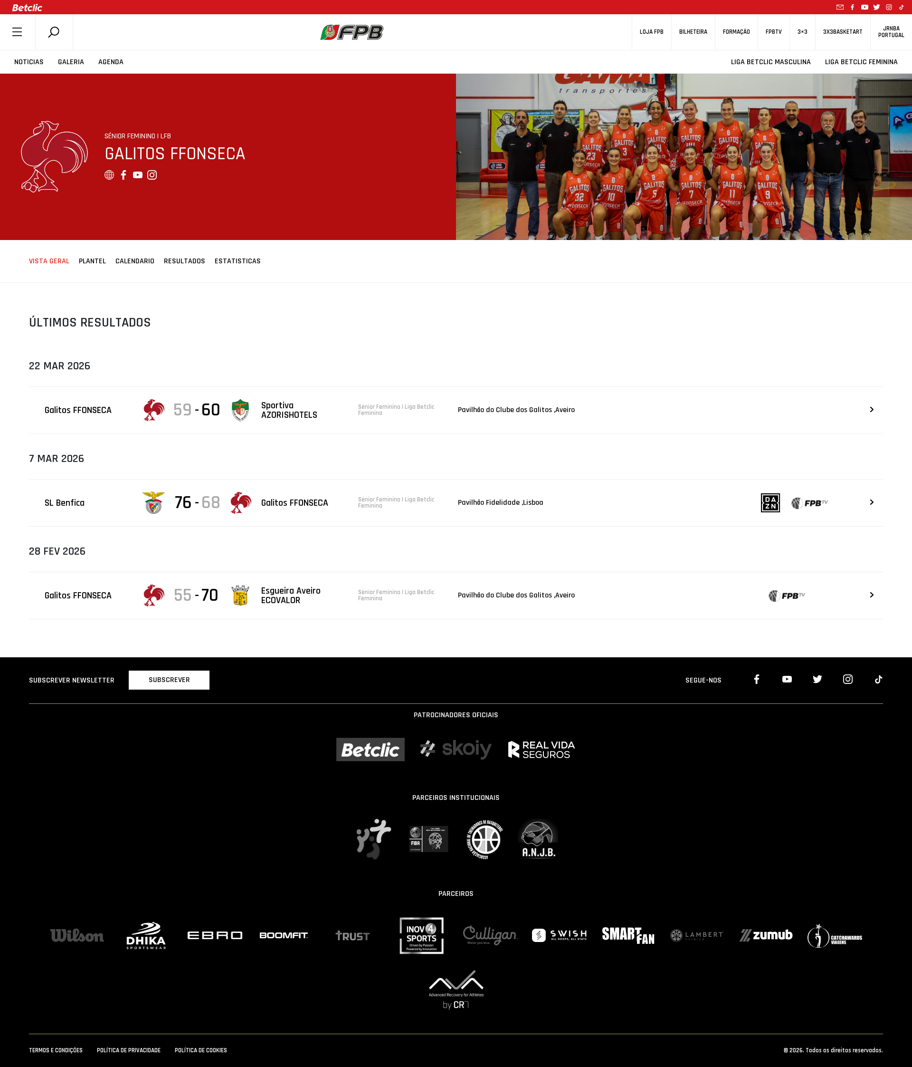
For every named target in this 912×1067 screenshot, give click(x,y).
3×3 (803, 32)
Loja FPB (652, 32)
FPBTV (774, 32)
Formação (736, 32)
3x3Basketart (843, 32)
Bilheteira (693, 32)
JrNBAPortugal (891, 32)
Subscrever (169, 680)
